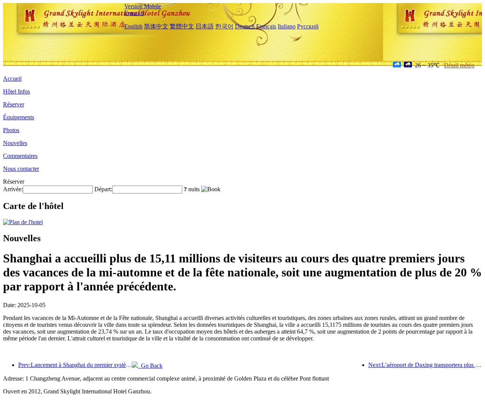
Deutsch (245, 26)
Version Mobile (142, 6)
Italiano (287, 26)
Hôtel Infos (16, 91)
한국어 (224, 26)
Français (134, 13)
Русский (308, 26)
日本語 (205, 26)
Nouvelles (15, 143)
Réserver (13, 104)
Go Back (150, 365)
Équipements (18, 117)
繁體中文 (182, 26)
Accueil (12, 78)
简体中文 (156, 26)
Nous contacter (21, 168)
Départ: (103, 189)
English (133, 26)
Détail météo (459, 65)
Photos (11, 130)
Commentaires (20, 156)
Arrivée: (13, 189)
